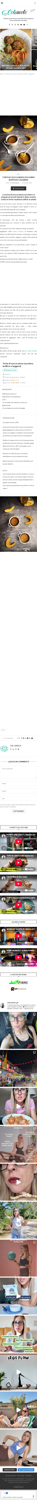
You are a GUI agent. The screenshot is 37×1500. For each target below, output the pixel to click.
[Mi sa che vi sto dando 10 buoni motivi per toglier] (18, 1144)
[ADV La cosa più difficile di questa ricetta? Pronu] (18, 1296)
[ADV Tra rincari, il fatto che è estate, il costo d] (18, 1409)
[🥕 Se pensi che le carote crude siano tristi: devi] (18, 1106)
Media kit (29, 1476)
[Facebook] (9, 24)
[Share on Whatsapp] (25, 738)
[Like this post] (19, 738)
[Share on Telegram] (27, 738)
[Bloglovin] (27, 24)
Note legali (20, 1476)
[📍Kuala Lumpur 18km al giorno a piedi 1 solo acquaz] (18, 1068)
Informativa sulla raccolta (13, 1497)
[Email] (24, 24)
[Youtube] (21, 24)
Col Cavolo (15, 183)
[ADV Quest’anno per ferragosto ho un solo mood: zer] (18, 1334)
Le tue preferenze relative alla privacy (20, 1493)
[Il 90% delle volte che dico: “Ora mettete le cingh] (18, 1372)
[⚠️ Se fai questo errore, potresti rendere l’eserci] (18, 1447)
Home (2, 74)
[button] (3, 49)
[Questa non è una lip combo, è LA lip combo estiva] (18, 1182)
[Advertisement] (18, 96)
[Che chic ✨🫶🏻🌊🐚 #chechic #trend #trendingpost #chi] (18, 1030)
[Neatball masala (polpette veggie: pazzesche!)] (15, 49)
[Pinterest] (18, 24)
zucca (3, 730)
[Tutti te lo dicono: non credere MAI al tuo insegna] (18, 1258)
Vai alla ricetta (19, 188)
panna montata (18, 231)
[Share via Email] (32, 738)
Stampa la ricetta (11, 370)
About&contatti (10, 1476)
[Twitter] (12, 24)
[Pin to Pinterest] (23, 738)
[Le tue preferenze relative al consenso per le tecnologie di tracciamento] (33, 1496)
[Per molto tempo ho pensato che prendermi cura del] (18, 1220)
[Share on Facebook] (21, 738)
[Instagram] (15, 24)
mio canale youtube (30, 351)
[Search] (35, 3)
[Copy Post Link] (30, 738)
